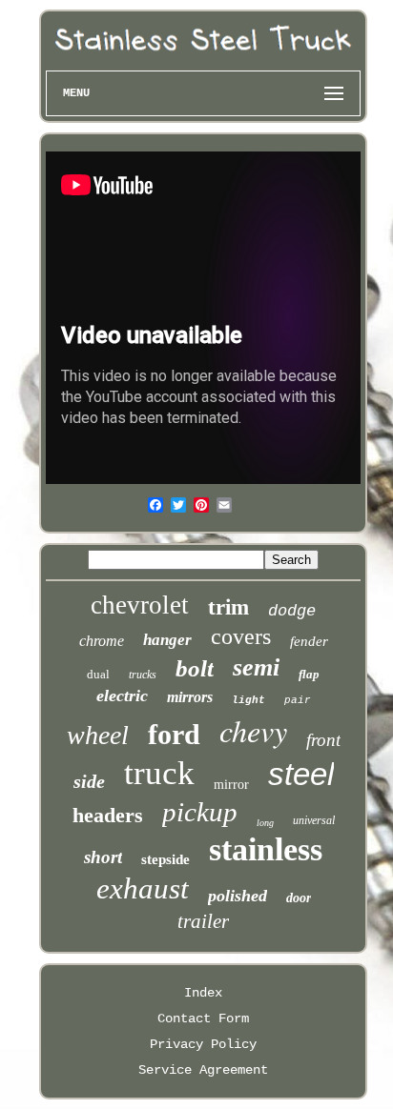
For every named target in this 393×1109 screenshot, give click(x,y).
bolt (195, 668)
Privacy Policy (203, 1044)
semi (256, 667)
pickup (200, 811)
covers (241, 636)
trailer (203, 921)
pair (297, 700)
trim (228, 607)
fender (309, 641)
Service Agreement (203, 1070)
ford (174, 734)
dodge (292, 611)
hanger (167, 640)
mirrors (190, 697)
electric (122, 695)
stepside (165, 859)
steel (301, 774)
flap (309, 674)
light (248, 700)
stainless (265, 849)
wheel (98, 735)
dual (98, 674)
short (103, 857)
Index (203, 992)
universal (314, 820)
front (323, 740)
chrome (101, 641)
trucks (142, 674)
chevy (253, 730)
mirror (231, 784)
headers (107, 815)
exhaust (142, 888)
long (265, 822)
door (298, 898)
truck (159, 773)
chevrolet (140, 605)
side (89, 781)
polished (237, 895)
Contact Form (203, 1018)
